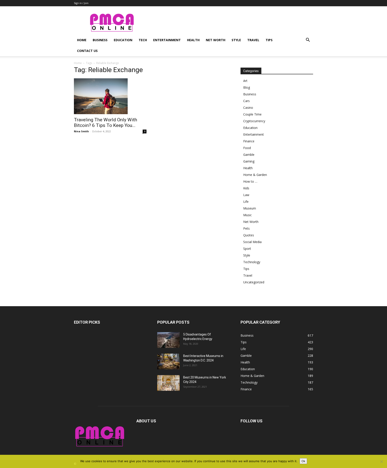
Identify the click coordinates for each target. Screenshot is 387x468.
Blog (246, 87)
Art (245, 81)
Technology (251, 262)
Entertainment (167, 40)
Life (246, 201)
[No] (381, 461)
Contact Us (87, 51)
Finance (248, 141)
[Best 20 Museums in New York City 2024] (168, 383)
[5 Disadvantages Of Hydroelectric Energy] (168, 340)
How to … (250, 181)
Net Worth (215, 40)
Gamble (248, 154)
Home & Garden (255, 175)
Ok (303, 461)
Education (123, 40)
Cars (246, 101)
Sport (247, 248)
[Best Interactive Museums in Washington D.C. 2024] (168, 361)
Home (81, 40)
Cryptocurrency (254, 121)
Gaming (248, 161)
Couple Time (252, 114)
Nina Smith (81, 131)
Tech (143, 40)
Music (247, 215)
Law (246, 195)
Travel (253, 40)
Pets (246, 228)
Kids (246, 188)
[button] (307, 40)
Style (236, 40)
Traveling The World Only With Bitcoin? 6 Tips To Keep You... (105, 122)
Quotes (248, 235)
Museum (249, 208)
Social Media (252, 242)
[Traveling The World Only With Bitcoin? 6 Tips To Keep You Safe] (110, 96)
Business (100, 40)
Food (247, 148)
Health (193, 40)
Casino (248, 107)
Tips (269, 40)
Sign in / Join (81, 3)
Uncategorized (253, 282)
